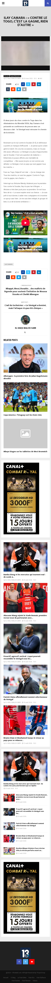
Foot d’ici (31, 977)
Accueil (5, 977)
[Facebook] (19, 961)
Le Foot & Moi (22, 977)
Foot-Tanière (16, 981)
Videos (35, 981)
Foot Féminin (26, 981)
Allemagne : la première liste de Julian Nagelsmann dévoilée (25, 377)
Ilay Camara (9, 264)
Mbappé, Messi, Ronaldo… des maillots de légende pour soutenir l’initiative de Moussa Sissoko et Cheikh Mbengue (25, 291)
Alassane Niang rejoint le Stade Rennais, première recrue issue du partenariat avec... (25, 617)
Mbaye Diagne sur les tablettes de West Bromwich (25, 451)
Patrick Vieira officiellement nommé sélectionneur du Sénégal (25, 698)
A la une (6, 76)
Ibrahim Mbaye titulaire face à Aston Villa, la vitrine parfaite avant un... (30, 849)
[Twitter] (25, 961)
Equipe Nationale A (15, 76)
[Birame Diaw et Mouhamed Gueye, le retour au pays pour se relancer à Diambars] (25, 720)
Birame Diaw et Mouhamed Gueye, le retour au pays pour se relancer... (24, 739)
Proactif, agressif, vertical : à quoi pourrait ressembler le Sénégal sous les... (22, 657)
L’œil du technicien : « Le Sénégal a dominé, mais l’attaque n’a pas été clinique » (25, 307)
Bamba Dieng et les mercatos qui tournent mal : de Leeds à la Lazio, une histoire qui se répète (23, 784)
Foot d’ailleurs (41, 977)
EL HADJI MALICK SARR (13, 78)
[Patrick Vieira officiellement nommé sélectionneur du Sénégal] (25, 679)
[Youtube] (32, 961)
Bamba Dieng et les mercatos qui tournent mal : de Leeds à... (24, 576)
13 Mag (13, 977)
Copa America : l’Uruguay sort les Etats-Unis (23, 415)
